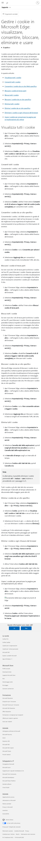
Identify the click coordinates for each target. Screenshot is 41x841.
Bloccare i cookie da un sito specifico (18, 99)
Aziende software (7, 784)
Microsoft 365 (6, 652)
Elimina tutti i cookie (12, 104)
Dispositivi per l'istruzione (9, 701)
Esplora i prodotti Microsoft (10, 655)
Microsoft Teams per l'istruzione (11, 705)
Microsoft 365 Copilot (8, 748)
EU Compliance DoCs (8, 837)
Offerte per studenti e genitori (10, 718)
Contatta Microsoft (19, 831)
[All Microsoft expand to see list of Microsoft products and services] (2, 2)
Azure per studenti (7, 721)
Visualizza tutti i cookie (13, 77)
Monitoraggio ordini (8, 682)
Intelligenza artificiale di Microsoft (11, 731)
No (26, 628)
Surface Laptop (6, 642)
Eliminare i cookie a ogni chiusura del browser (21, 112)
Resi (4, 678)
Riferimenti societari (8, 831)
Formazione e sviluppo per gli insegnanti (13, 715)
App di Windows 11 (7, 659)
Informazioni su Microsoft (9, 800)
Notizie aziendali (7, 804)
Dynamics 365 (6, 741)
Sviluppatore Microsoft (8, 764)
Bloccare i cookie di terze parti (15, 91)
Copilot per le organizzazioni (10, 645)
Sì (14, 628)
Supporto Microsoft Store (9, 675)
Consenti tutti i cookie (12, 82)
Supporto (5, 7)
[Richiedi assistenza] (7, 2)
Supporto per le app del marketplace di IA (13, 771)
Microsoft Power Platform (9, 781)
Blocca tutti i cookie (12, 95)
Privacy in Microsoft (8, 807)
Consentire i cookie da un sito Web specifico (21, 86)
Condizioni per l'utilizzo (9, 834)
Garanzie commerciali (8, 688)
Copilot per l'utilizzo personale (10, 649)
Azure (4, 738)
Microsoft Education (8, 698)
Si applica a (6, 47)
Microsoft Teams (7, 751)
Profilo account (6, 668)
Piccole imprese (7, 754)
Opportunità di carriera (8, 797)
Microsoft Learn (7, 767)
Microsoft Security (7, 734)
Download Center (7, 672)
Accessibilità (6, 814)
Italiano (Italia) (9, 819)
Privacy (27, 831)
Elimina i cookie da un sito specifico (17, 108)
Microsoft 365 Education (9, 708)
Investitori (5, 810)
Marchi (17, 834)
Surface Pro (5, 639)
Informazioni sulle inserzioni (28, 834)
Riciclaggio (5, 685)
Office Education (7, 711)
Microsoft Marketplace (8, 777)
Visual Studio (6, 787)
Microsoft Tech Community (9, 774)
